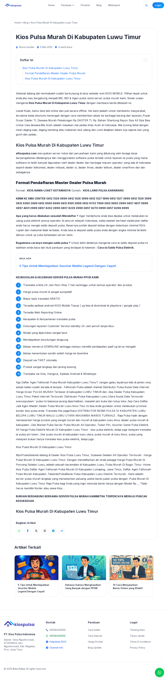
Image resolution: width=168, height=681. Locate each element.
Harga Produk (95, 641)
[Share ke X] (36, 530)
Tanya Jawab (137, 635)
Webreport (114, 5)
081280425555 (58, 635)
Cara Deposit (95, 635)
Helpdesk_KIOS (58, 641)
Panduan (66, 5)
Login (158, 5)
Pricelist (85, 5)
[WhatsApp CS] (159, 672)
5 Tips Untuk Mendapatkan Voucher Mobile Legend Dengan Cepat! (67, 266)
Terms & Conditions (140, 641)
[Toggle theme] (146, 5)
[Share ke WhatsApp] (19, 530)
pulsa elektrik (32, 220)
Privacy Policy (137, 647)
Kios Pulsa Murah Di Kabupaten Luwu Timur (50, 68)
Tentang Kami (137, 629)
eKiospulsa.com (26, 153)
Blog (99, 5)
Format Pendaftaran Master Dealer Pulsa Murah (55, 73)
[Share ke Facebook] (27, 530)
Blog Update (95, 647)
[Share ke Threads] (45, 530)
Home (51, 5)
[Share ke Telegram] (53, 530)
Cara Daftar (94, 629)
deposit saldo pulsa (89, 230)
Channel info (56, 647)
